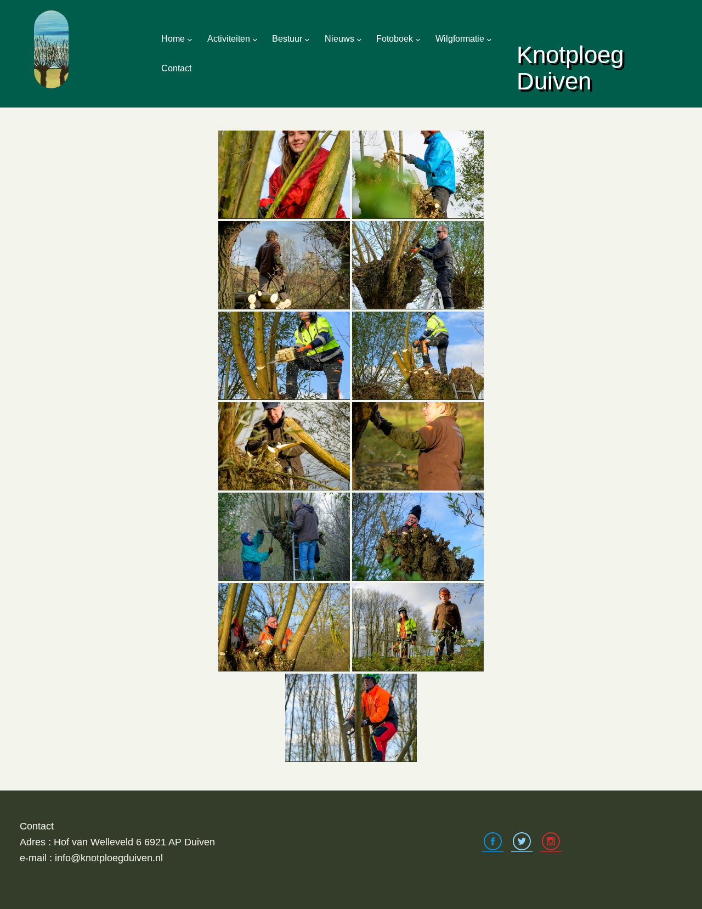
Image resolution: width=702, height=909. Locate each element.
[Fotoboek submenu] (418, 39)
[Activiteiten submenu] (255, 39)
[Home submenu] (190, 39)
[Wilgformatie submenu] (489, 39)
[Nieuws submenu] (359, 39)
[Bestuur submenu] (307, 39)
